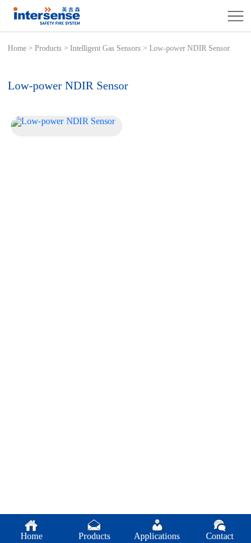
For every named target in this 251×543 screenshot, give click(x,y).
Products (48, 48)
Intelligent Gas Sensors (105, 48)
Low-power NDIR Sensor (189, 48)
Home (17, 48)
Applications (157, 536)
